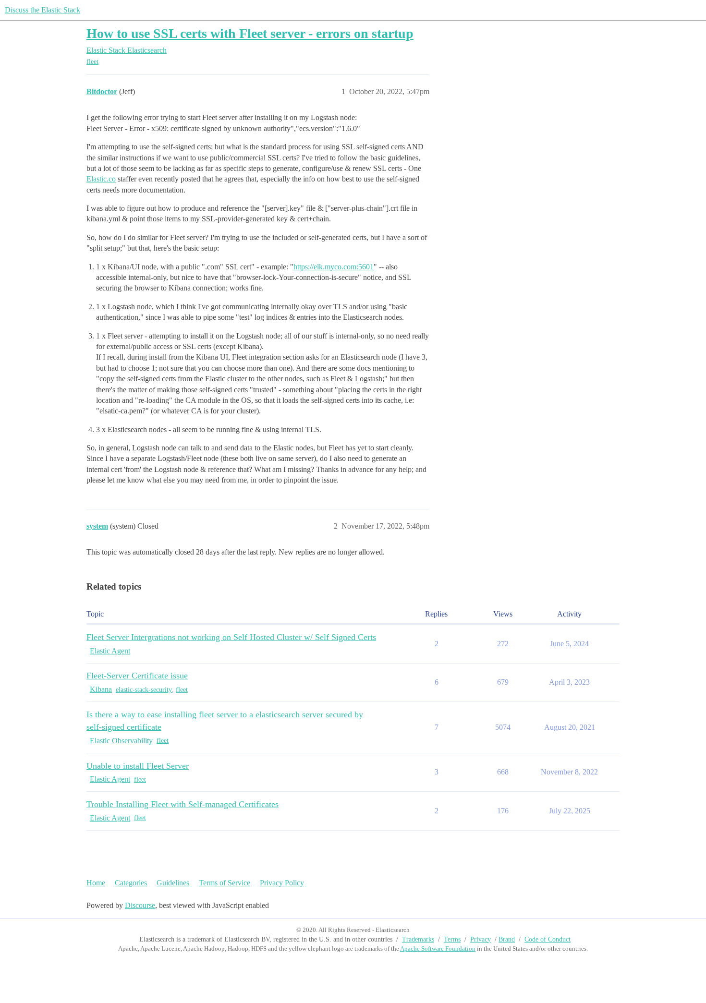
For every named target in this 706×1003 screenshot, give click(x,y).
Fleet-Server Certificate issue (137, 675)
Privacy (480, 939)
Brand (507, 939)
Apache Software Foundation (437, 948)
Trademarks (418, 939)
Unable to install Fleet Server (137, 766)
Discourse (140, 905)
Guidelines (173, 883)
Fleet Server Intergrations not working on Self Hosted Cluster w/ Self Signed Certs (231, 637)
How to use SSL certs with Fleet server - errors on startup (250, 33)
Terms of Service (224, 883)
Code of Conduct (547, 939)
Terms (452, 939)
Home (95, 883)
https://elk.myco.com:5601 (333, 267)
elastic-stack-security (144, 689)
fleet (92, 61)
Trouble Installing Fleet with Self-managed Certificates (182, 804)
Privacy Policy (282, 883)
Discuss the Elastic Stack (42, 10)
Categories (131, 883)
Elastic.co (101, 179)
